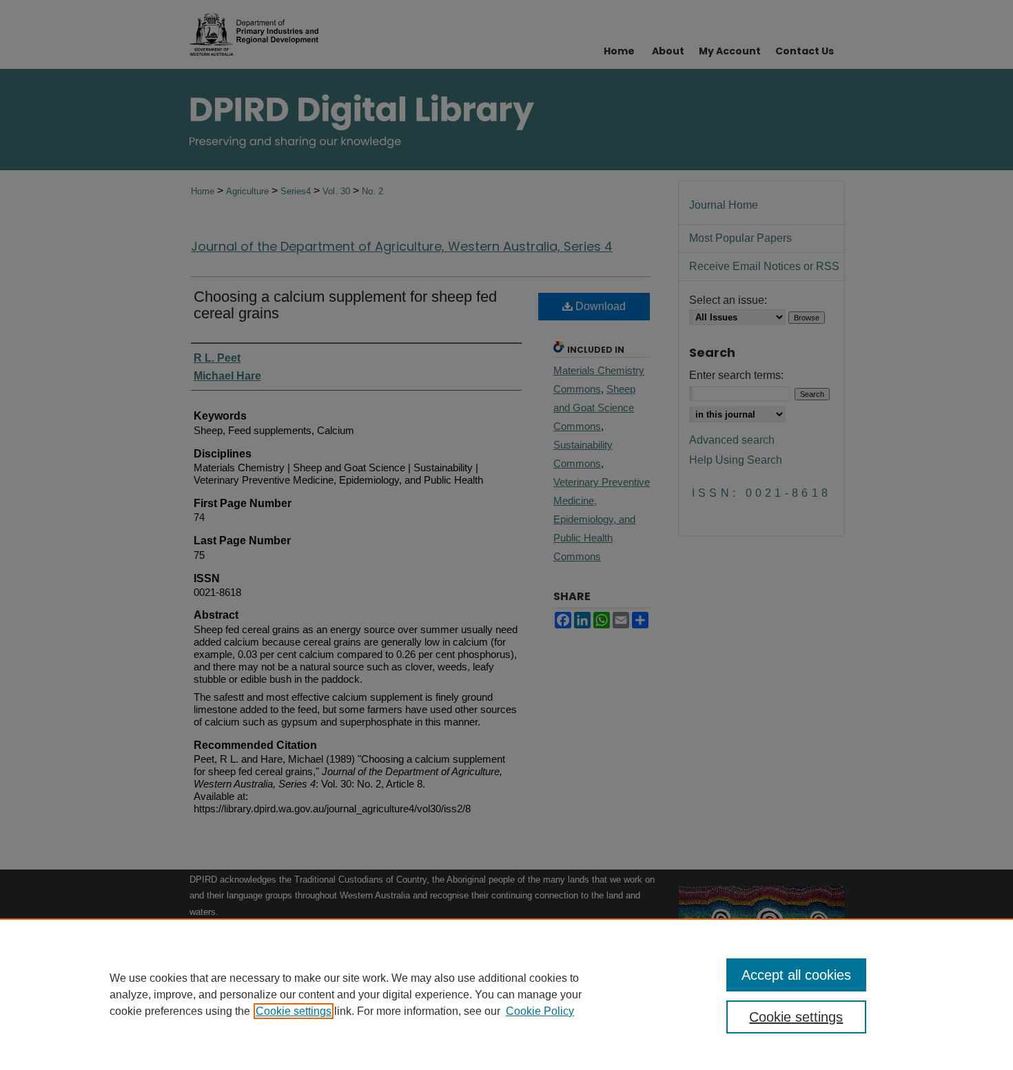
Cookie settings (293, 1011)
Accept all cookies (796, 974)
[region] (506, 994)
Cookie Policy (540, 1011)
